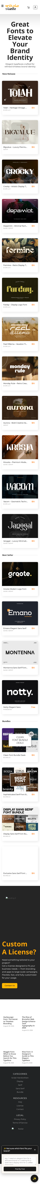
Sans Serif (8, 228)
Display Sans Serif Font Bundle (15, 834)
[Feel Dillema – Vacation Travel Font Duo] (20, 329)
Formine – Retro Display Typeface (15, 265)
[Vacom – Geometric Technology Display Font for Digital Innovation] (20, 487)
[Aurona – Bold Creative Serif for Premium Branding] (20, 408)
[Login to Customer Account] (35, 7)
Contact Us (10, 986)
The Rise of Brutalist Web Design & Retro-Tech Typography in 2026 (29, 1022)
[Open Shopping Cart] (28, 7)
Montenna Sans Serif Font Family (15, 668)
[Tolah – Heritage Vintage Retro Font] (20, 93)
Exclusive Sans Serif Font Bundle (15, 873)
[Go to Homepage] (12, 9)
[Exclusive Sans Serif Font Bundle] (20, 858)
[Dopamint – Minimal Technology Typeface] (20, 211)
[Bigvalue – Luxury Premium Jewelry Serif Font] (20, 132)
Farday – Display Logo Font (15, 305)
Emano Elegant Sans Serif (14, 628)
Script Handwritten (20, 1078)
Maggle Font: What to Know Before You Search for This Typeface (9, 1056)
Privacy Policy (20, 1119)
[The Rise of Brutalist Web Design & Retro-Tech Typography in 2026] (29, 1008)
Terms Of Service (20, 1123)
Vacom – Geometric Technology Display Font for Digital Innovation (15, 502)
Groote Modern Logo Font (14, 589)
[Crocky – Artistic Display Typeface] (20, 172)
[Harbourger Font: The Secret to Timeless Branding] (10, 1008)
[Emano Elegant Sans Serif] (20, 613)
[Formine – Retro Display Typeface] (20, 250)
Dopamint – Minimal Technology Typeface (15, 226)
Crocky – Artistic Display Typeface (15, 186)
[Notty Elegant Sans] (20, 692)
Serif (5, 149)
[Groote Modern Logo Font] (20, 574)
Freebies (7, 709)
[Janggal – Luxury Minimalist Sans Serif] (20, 526)
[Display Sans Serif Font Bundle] (20, 819)
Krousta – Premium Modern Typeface (15, 462)
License (20, 1106)
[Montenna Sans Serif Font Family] (20, 653)
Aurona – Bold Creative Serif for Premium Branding (15, 423)
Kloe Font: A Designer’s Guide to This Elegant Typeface (28, 1056)
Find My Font (20, 1169)
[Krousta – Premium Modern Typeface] (20, 447)
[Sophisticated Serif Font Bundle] (20, 779)
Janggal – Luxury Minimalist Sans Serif (15, 541)
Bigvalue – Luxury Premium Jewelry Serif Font (15, 147)
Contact (20, 1109)
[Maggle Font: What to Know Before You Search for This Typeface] (10, 1042)
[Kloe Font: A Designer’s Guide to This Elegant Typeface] (29, 1042)
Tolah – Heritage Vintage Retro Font (15, 108)
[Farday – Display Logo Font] (20, 290)
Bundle (7, 757)
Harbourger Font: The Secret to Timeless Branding (10, 1020)
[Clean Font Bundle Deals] (20, 740)
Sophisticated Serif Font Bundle (15, 794)
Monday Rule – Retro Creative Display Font (15, 383)
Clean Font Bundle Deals (14, 755)
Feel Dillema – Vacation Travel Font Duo (15, 344)
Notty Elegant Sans (12, 707)
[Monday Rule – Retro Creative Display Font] (20, 368)
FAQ (20, 1102)
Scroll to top (38, 1083)
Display (7, 110)
